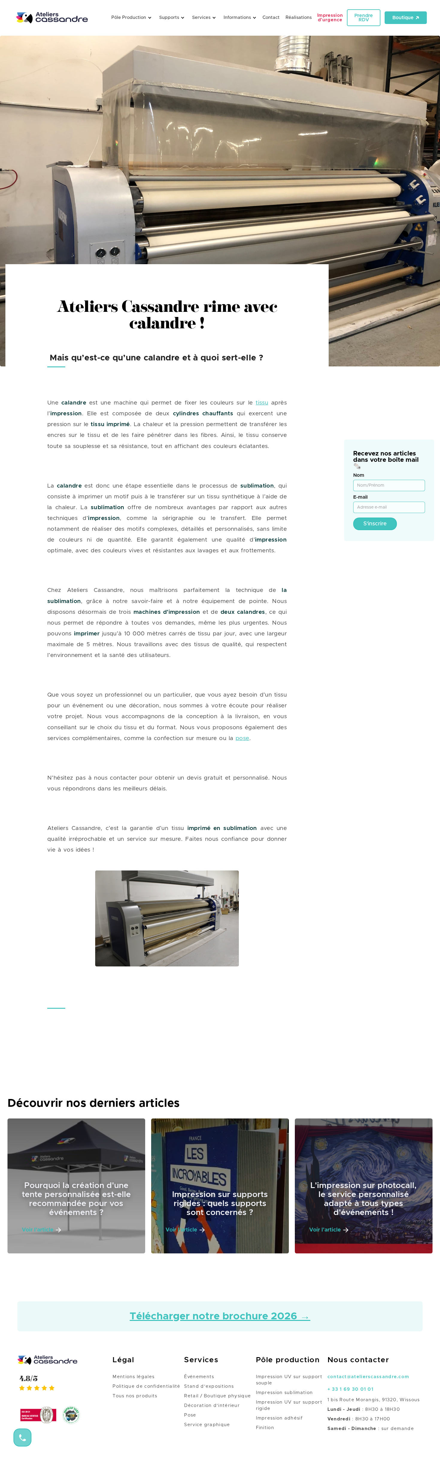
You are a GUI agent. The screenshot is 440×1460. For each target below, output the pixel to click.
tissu (262, 403)
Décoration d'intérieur (212, 1405)
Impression (330, 17)
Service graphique (207, 1425)
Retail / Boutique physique (217, 1396)
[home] (55, 18)
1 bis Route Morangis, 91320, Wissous (373, 1400)
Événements (199, 1377)
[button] (130, 18)
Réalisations (299, 17)
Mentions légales (133, 1377)
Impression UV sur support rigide (289, 1405)
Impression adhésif (279, 1418)
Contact (271, 17)
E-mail (360, 497)
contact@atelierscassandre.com (368, 1377)
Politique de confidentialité (146, 1386)
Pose (190, 1415)
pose (242, 738)
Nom (358, 475)
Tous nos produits (135, 1396)
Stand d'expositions (209, 1386)
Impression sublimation (284, 1392)
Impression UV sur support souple (289, 1380)
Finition (265, 1428)
